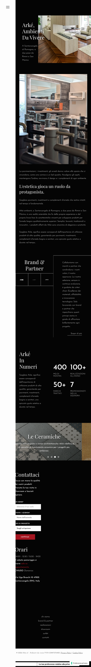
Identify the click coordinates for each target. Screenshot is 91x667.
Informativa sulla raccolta (24, 664)
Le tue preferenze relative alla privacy (55, 664)
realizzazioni (45, 625)
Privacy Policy (66, 653)
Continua (25, 537)
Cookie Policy (78, 653)
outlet (45, 633)
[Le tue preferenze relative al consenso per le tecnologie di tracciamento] (79, 663)
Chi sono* (19, 502)
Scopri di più (76, 334)
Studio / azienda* (22, 512)
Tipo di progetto (22, 523)
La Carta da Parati (53, 436)
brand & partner (45, 621)
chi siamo (45, 617)
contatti (45, 638)
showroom (45, 629)
